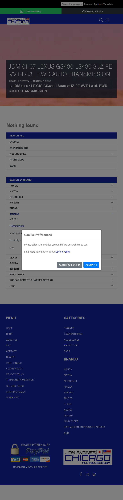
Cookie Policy (62, 251)
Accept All (91, 265)
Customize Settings (69, 265)
